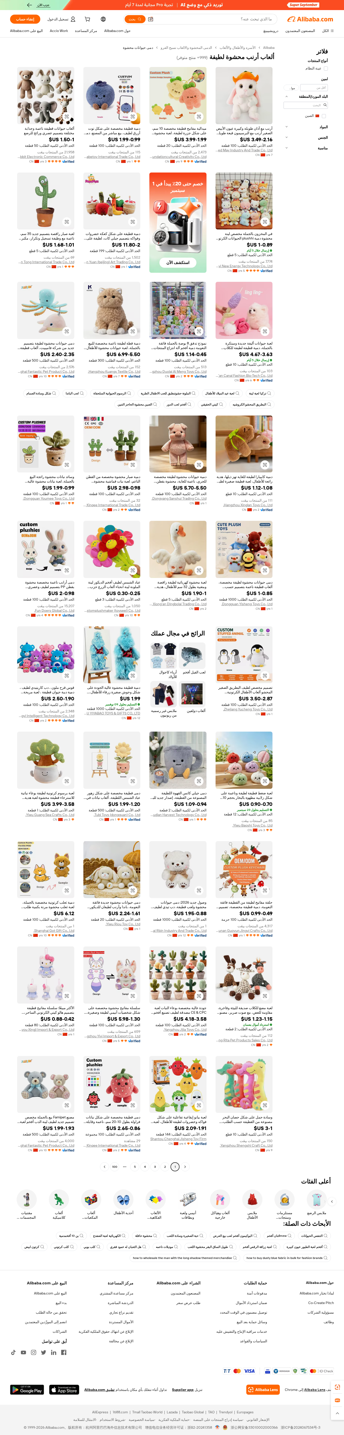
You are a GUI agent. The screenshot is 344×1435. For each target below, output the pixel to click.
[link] (337, 1387)
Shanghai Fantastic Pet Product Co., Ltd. (45, 371)
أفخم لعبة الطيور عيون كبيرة (305, 1247)
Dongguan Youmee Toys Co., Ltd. (48, 498)
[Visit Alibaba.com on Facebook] (64, 1352)
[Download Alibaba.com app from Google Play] (27, 1390)
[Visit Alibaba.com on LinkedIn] (54, 1352)
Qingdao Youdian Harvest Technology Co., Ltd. (178, 815)
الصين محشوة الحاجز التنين (135, 404)
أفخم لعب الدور (176, 404)
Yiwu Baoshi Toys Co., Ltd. (252, 825)
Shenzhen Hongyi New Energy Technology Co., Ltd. (244, 266)
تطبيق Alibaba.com (99, 1390)
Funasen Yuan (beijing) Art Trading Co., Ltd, (112, 262)
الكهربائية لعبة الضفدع (107, 1236)
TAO (211, 1412)
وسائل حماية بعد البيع (252, 1322)
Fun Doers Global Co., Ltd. (54, 610)
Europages (245, 1412)
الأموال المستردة (121, 1322)
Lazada (172, 1412)
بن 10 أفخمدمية (69, 1236)
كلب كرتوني (61, 1247)
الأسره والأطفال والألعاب (238, 48)
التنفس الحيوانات (312, 1236)
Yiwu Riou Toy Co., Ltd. (123, 924)
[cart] (87, 20)
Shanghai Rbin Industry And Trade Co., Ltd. (178, 931)
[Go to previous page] (185, 1166)
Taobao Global (193, 1412)
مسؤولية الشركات (320, 1312)
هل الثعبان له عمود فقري (125, 1247)
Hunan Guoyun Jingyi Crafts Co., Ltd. (244, 931)
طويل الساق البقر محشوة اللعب (208, 1247)
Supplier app (183, 1390)
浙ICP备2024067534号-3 (300, 1427)
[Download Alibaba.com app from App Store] (64, 1390)
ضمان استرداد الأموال (251, 1303)
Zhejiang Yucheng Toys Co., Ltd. (247, 709)
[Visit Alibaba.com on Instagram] (33, 1352)
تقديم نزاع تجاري (121, 1312)
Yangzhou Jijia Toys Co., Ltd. (185, 1030)
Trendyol (225, 1412)
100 (114, 1167)
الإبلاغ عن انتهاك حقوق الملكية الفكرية (106, 1331)
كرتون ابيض (31, 1247)
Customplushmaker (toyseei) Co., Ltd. (112, 610)
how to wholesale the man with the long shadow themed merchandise (182, 1258)
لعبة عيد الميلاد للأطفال (219, 393)
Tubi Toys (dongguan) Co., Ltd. (117, 815)
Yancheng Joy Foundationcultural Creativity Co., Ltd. (178, 157)
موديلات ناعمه (164, 1247)
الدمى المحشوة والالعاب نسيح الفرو (186, 48)
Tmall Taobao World (147, 1412)
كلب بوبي (89, 1247)
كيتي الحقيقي (209, 404)
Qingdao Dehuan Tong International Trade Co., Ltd (45, 262)
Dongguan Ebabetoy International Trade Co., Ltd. (112, 157)
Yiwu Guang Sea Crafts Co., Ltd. (49, 815)
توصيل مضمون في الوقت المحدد (243, 1312)
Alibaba (268, 48)
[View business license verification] (217, 1427)
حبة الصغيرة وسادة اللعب (182, 1236)
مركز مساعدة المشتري (116, 1293)
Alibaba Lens (314, 1390)
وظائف (329, 1322)
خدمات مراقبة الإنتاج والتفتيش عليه (241, 1331)
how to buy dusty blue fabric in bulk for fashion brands (285, 1258)
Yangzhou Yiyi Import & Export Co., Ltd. (112, 1036)
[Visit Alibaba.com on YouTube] (23, 1352)
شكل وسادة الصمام (38, 393)
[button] (151, 19)
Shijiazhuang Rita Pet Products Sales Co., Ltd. (244, 1040)
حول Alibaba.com (320, 1283)
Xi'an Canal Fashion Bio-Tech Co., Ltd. (244, 375)
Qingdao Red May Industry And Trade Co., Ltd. (244, 150)
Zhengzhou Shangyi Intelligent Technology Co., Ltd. (45, 716)
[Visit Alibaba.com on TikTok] (13, 1352)
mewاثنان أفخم (277, 1236)
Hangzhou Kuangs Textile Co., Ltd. (114, 371)
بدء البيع (61, 1303)
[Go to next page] (104, 1166)
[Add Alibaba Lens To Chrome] (263, 1390)
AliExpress (100, 1412)
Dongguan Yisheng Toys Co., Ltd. (246, 604)
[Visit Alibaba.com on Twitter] (44, 1352)
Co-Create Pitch (321, 1303)
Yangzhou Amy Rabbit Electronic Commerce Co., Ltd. (45, 157)
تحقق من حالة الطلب (51, 1312)
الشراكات (60, 1331)
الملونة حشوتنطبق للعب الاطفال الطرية (166, 393)
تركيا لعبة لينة (257, 393)
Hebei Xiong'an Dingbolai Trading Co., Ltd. (178, 604)
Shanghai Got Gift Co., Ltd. (53, 931)
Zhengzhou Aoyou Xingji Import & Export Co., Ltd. (45, 1030)
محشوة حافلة (143, 1236)
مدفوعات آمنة (257, 1293)
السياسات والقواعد (253, 1341)
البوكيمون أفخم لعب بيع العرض (232, 1236)
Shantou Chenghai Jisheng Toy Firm (178, 1139)
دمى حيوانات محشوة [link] (138, 48)
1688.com (120, 1412)
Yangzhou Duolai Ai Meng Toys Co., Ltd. (178, 371)
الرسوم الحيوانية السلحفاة (109, 393)
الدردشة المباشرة (120, 1303)
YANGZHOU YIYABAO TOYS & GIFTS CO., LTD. (112, 713)
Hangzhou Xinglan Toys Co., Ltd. (247, 505)
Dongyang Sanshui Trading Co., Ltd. (179, 498)
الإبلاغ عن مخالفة (121, 1341)
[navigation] (306, 607)
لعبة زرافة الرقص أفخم (257, 1247)
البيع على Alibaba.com (50, 1293)
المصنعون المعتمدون (185, 1293)
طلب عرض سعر (188, 1303)
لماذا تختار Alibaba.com (317, 1293)
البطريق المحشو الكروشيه (249, 404)
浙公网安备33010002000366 (254, 1427)
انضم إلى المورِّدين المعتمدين (46, 1322)
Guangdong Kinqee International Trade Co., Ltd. (112, 505)
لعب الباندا (72, 393)
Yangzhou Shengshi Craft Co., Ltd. (246, 1145)
